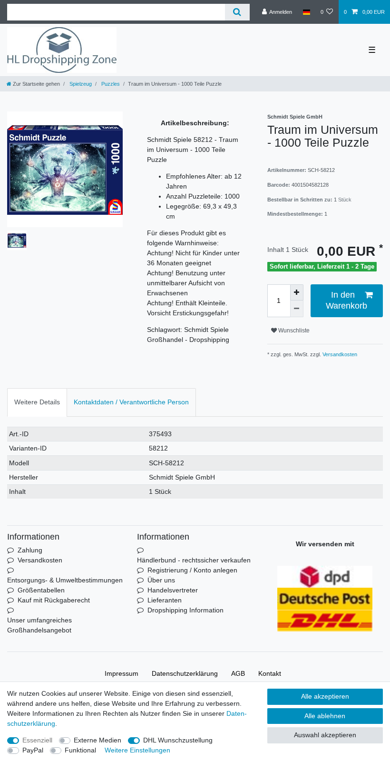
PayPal (32, 750)
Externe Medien (97, 740)
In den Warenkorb (346, 300)
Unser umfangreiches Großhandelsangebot (39, 625)
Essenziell (37, 740)
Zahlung (30, 550)
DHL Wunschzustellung (178, 740)
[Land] (306, 12)
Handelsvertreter (172, 590)
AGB (238, 673)
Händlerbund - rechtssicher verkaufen (194, 560)
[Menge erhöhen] (296, 292)
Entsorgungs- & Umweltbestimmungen (65, 580)
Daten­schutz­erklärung (185, 673)
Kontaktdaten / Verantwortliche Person (131, 402)
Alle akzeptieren (325, 696)
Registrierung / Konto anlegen (192, 570)
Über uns (161, 580)
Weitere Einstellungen (137, 750)
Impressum (121, 673)
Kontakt (269, 673)
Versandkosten (339, 354)
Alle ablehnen (324, 716)
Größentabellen (41, 590)
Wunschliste (293, 330)
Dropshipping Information (185, 610)
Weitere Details (37, 402)
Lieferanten (164, 600)
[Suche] (237, 12)
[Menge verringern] (296, 309)
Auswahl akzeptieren (325, 735)
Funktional (80, 750)
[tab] (37, 402)
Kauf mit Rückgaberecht (54, 600)
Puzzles (110, 84)
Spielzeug (80, 84)
